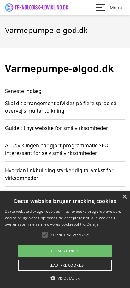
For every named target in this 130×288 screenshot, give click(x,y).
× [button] (124, 197)
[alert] (65, 239)
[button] (65, 278)
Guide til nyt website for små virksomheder (56, 128)
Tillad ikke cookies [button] (65, 265)
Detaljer (93, 224)
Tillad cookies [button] (65, 250)
